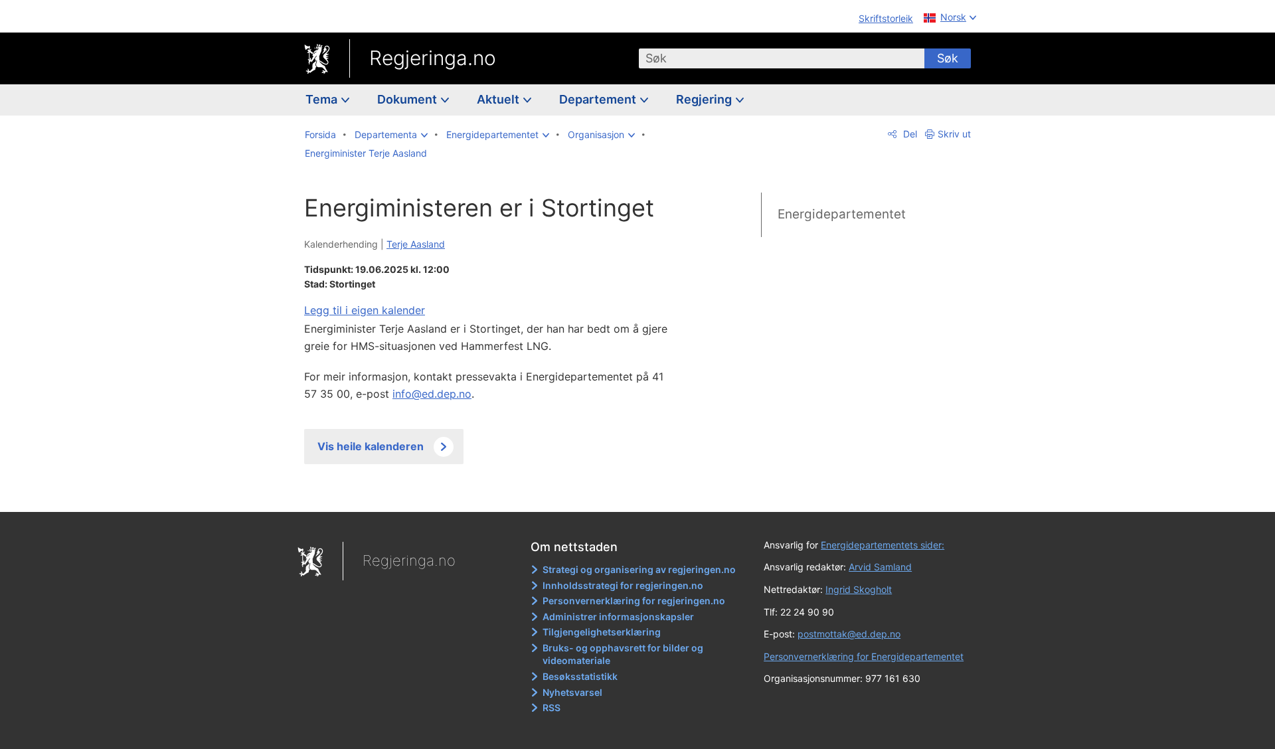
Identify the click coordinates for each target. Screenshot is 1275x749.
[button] (391, 134)
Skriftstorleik (886, 18)
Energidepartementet (842, 214)
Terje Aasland (415, 244)
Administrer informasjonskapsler (618, 616)
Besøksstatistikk (580, 676)
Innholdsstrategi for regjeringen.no (623, 585)
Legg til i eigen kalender (364, 310)
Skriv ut (954, 133)
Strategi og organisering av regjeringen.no (639, 569)
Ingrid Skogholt (858, 589)
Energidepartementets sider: (882, 544)
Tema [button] (322, 99)
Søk (947, 58)
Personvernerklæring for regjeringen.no (634, 600)
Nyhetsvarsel (572, 692)
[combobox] (781, 58)
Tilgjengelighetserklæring (602, 631)
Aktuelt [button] (499, 99)
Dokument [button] (408, 99)
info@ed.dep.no (431, 393)
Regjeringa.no (432, 58)
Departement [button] (599, 99)
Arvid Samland (880, 566)
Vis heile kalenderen (370, 446)
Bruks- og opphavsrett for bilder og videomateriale (623, 654)
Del (908, 133)
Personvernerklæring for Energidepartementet (864, 656)
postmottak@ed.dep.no (849, 633)
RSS (551, 707)
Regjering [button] (705, 99)
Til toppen (497, 492)
